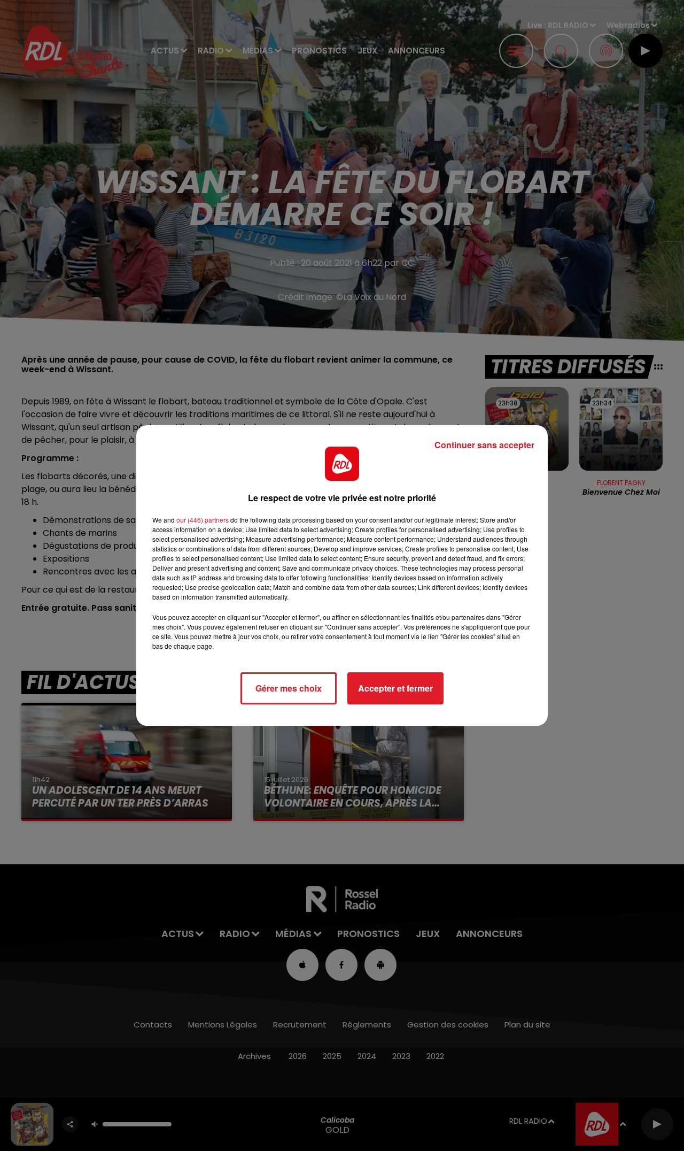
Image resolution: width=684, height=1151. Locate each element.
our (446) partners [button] (202, 519)
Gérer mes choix (288, 688)
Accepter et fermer (395, 688)
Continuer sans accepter (484, 445)
